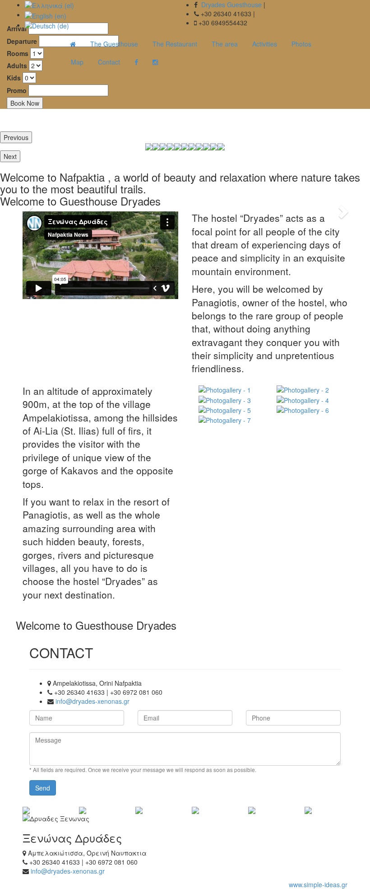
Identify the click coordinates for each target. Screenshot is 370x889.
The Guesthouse (114, 43)
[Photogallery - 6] (309, 410)
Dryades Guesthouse (231, 4)
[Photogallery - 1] (231, 389)
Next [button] (10, 156)
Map (77, 61)
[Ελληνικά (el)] (49, 4)
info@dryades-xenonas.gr (93, 701)
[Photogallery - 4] (309, 399)
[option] (163, 146)
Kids (14, 77)
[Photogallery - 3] (231, 399)
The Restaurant (175, 43)
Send (42, 787)
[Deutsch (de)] (47, 24)
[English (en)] (45, 14)
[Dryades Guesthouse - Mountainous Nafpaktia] (73, 44)
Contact (109, 61)
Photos (301, 43)
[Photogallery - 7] (231, 420)
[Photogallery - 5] (231, 410)
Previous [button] (16, 137)
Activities (264, 43)
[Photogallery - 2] (309, 389)
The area (225, 43)
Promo (17, 90)
